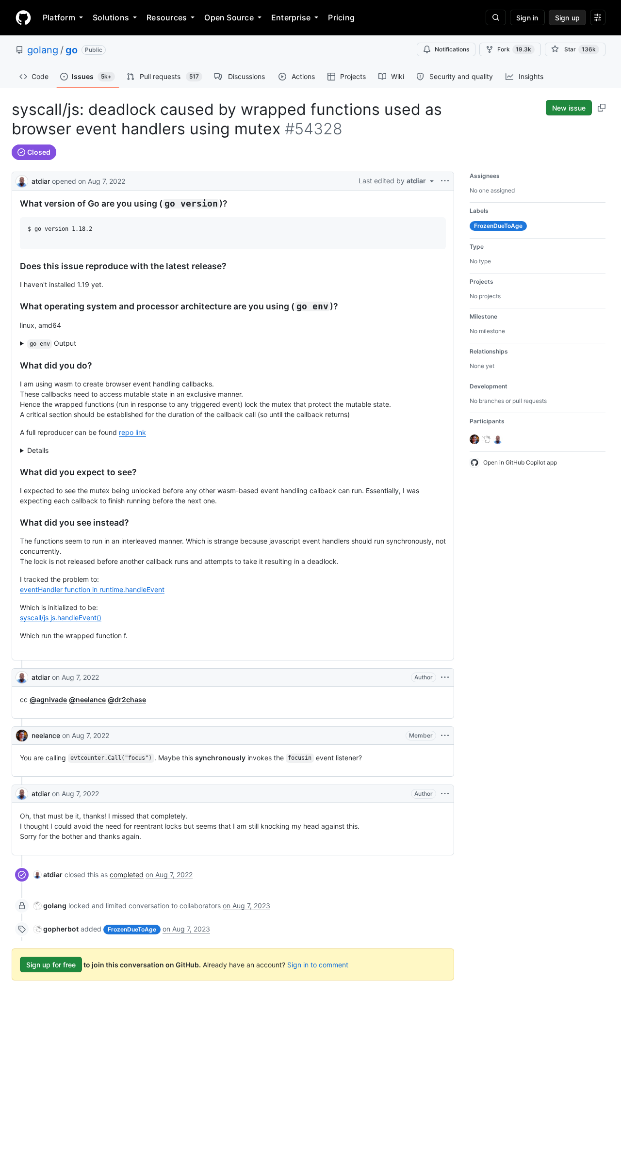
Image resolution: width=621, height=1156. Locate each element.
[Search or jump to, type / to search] (496, 17)
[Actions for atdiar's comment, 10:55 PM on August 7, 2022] (445, 794)
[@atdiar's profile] (22, 180)
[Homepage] (23, 17)
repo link (132, 432)
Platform (59, 17)
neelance (46, 735)
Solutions (111, 17)
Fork (514, 49)
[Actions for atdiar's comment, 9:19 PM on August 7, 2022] (445, 677)
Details (38, 450)
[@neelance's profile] (22, 735)
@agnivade (48, 699)
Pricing (341, 17)
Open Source (229, 17)
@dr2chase (127, 699)
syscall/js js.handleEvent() (60, 617)
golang (42, 50)
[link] (48, 874)
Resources (167, 17)
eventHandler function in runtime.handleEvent (92, 589)
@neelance (87, 699)
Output (53, 343)
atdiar (41, 181)
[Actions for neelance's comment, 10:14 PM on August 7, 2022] (445, 735)
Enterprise (290, 17)
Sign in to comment (317, 965)
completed (127, 874)
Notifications (452, 49)
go (71, 50)
